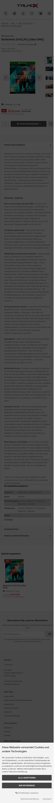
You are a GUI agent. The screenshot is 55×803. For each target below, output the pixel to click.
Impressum (47, 799)
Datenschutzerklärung (30, 799)
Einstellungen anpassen (28, 793)
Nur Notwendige (27, 786)
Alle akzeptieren (27, 778)
